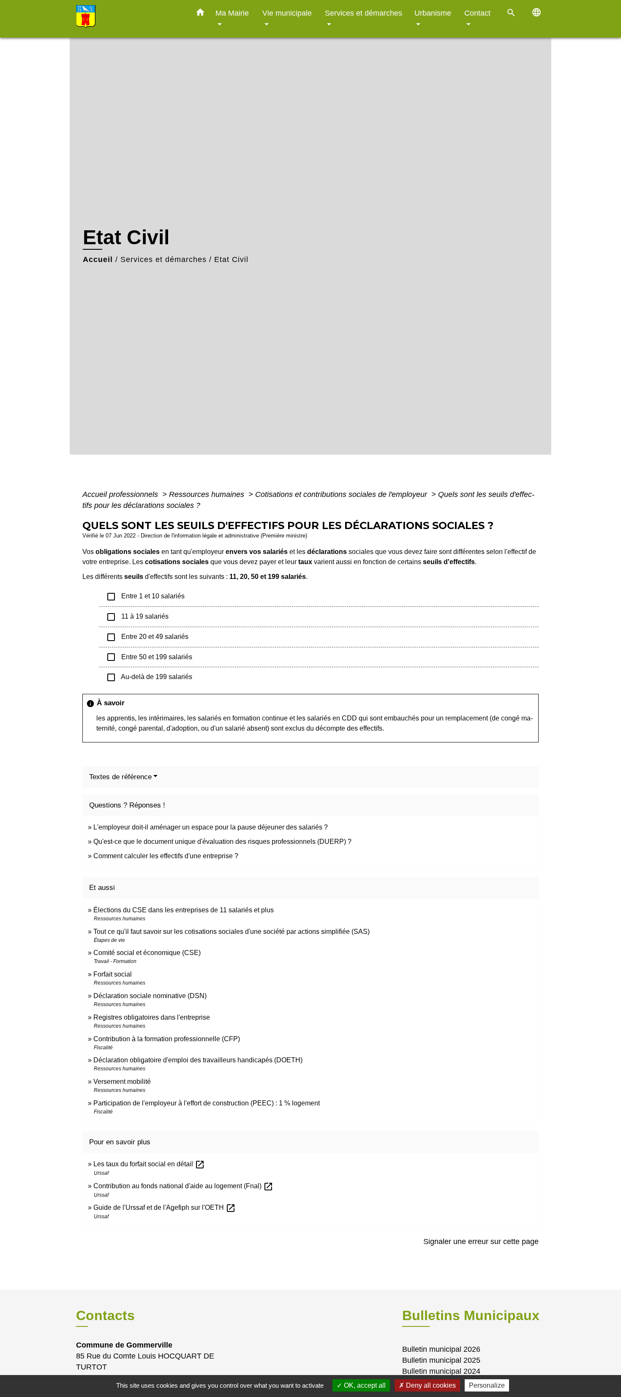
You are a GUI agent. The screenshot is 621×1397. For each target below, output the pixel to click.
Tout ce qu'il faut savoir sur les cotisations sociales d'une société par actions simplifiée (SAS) (231, 931)
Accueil (98, 259)
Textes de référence (120, 777)
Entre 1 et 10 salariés (145, 597)
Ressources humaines (207, 494)
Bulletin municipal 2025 (441, 1360)
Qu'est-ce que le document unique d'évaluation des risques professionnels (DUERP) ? (222, 841)
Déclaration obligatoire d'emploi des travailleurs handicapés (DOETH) (197, 1060)
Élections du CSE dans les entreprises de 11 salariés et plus (183, 910)
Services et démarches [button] (363, 12)
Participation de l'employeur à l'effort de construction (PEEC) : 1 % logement (206, 1103)
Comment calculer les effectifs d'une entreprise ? (165, 855)
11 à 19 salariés (137, 617)
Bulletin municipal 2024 (441, 1371)
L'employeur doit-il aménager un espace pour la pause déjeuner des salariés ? (210, 827)
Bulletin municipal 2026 (441, 1349)
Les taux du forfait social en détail (149, 1164)
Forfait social (112, 974)
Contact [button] (477, 12)
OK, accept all (364, 1385)
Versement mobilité (122, 1081)
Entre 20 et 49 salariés (147, 637)
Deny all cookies (430, 1385)
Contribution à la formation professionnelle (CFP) (166, 1038)
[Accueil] (129, 19)
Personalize (487, 1385)
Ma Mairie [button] (232, 12)
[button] (200, 14)
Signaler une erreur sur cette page (481, 1241)
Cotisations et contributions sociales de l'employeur (342, 494)
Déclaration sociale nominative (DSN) (150, 995)
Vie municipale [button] (287, 12)
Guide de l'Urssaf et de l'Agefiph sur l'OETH (164, 1207)
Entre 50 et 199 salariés (149, 657)
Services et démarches (163, 259)
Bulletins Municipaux (470, 1315)
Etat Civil (231, 259)
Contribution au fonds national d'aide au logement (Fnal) (183, 1186)
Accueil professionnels (121, 494)
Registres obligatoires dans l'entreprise (151, 1017)
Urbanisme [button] (432, 12)
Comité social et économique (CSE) (147, 952)
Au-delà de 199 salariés (149, 677)
